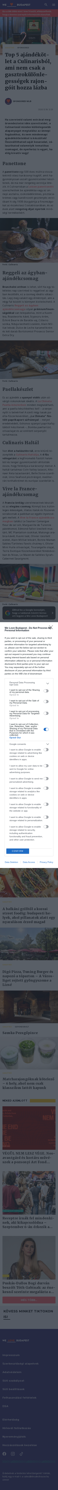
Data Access (29, 862)
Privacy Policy (46, 862)
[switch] (46, 690)
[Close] (52, 628)
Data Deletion (11, 862)
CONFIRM (17, 851)
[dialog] (29, 745)
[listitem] (29, 683)
